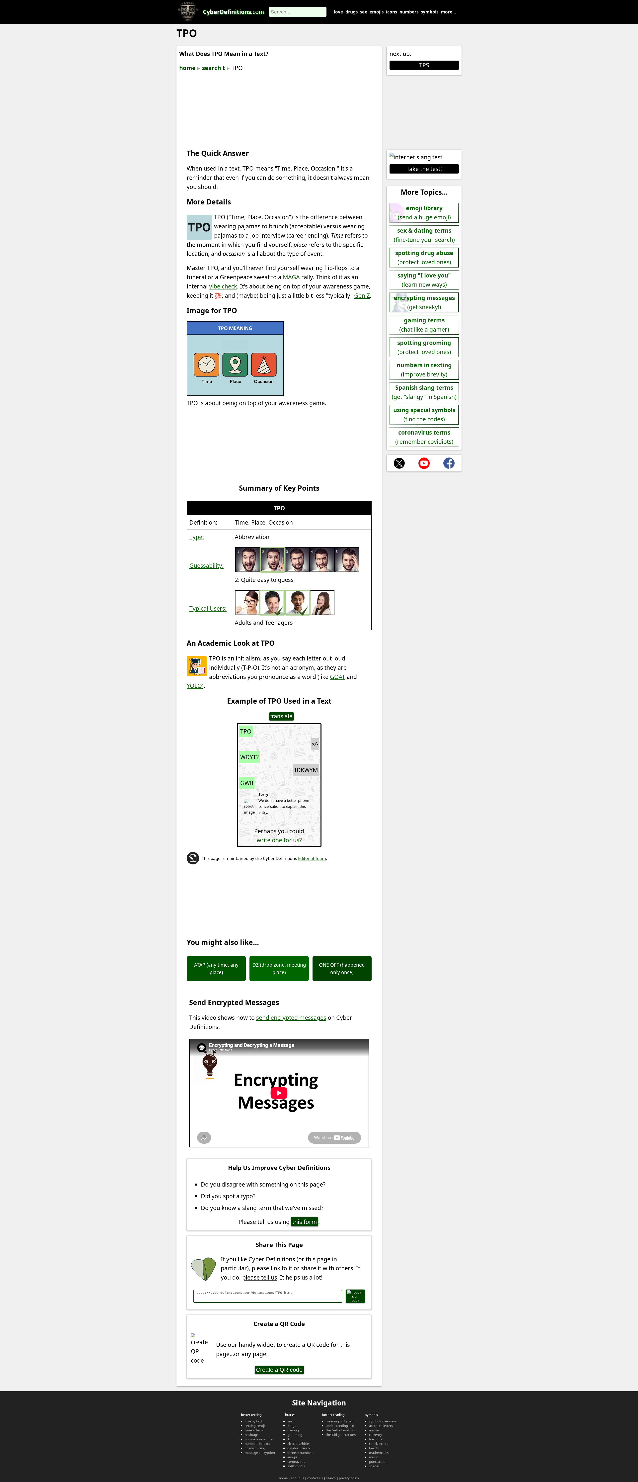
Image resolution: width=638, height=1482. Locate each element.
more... (448, 12)
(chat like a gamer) (424, 324)
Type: (196, 537)
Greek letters (378, 1443)
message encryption (260, 1452)
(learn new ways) (424, 279)
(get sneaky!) (424, 302)
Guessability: (206, 565)
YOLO (194, 686)
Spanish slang (255, 1448)
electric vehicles (298, 1443)
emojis (377, 12)
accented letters (381, 1425)
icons (391, 12)
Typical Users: (208, 608)
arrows (374, 1430)
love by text (253, 1421)
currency (375, 1434)
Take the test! (424, 169)
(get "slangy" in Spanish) (424, 392)
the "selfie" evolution (341, 1430)
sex (363, 12)
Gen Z (362, 295)
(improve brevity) (424, 369)
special (374, 1466)
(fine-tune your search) (424, 235)
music (373, 1457)
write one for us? (279, 840)
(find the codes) (424, 414)
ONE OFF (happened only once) (342, 969)
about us (297, 1478)
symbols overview (382, 1421)
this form (304, 1222)
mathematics (379, 1452)
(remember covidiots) (424, 437)
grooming (294, 1434)
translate (281, 716)
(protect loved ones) (424, 257)
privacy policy (349, 1478)
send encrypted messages (291, 1017)
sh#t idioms (296, 1466)
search (331, 1478)
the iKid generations (341, 1434)
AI (288, 1439)
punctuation (378, 1461)
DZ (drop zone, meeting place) (279, 969)
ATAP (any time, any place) (216, 969)
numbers (408, 12)
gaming (293, 1430)
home (187, 68)
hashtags (251, 1434)
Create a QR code (279, 1370)
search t (213, 68)
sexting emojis (255, 1425)
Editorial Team (312, 858)
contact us (315, 1478)
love (338, 12)
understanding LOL (340, 1425)
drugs (351, 12)
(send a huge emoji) (424, 212)
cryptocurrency (298, 1448)
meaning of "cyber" (340, 1421)
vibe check (223, 286)
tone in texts (254, 1430)
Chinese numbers (300, 1452)
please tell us (259, 1277)
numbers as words (258, 1439)
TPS (424, 65)
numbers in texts (257, 1443)
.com (233, 12)
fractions (375, 1439)
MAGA (291, 277)
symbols (429, 12)
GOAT (337, 677)
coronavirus (296, 1461)
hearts (374, 1448)
